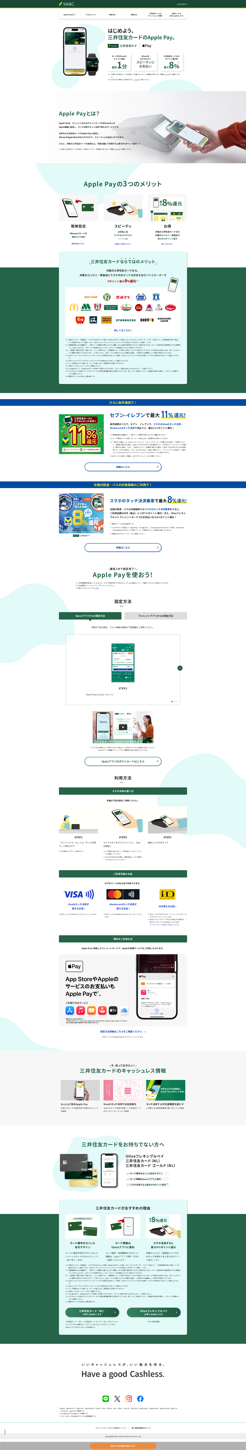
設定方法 (112, 14)
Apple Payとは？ (69, 14)
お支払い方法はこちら (122, 244)
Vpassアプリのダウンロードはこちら (123, 761)
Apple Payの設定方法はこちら (123, 1445)
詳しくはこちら (166, 244)
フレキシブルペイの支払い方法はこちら (163, 924)
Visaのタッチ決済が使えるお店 (78, 906)
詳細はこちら (123, 466)
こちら (167, 74)
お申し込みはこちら (92, 1312)
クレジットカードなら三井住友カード (109, 1428)
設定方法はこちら (78, 243)
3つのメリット (91, 14)
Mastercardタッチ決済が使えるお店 (123, 906)
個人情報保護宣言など (139, 1428)
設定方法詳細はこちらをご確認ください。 (122, 1031)
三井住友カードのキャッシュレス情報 (155, 14)
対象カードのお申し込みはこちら (176, 14)
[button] (180, 668)
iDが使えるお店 (167, 906)
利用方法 (134, 14)
